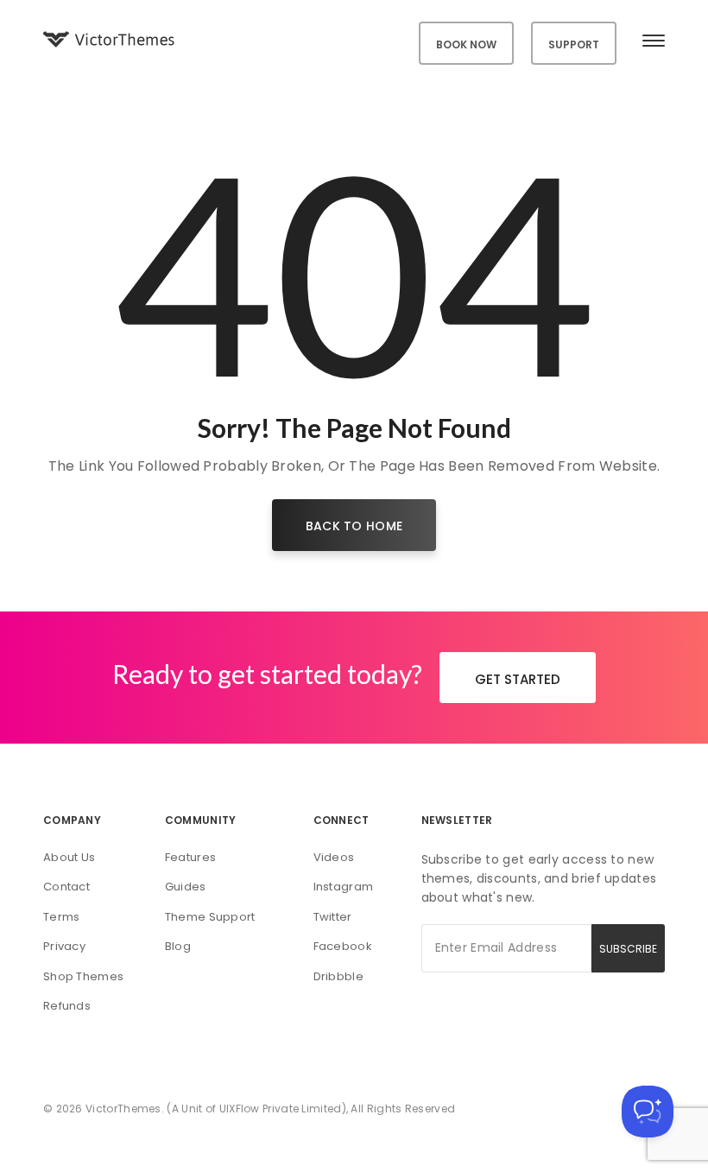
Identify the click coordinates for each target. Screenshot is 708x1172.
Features (190, 857)
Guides (185, 886)
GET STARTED (517, 679)
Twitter (332, 917)
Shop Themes (83, 976)
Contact (66, 886)
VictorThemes (123, 1108)
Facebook (342, 946)
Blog (178, 946)
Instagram (343, 886)
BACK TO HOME (354, 526)
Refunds (67, 1006)
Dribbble (338, 976)
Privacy (64, 946)
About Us (69, 857)
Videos (334, 857)
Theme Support (210, 917)
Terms (61, 917)
